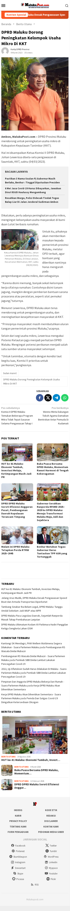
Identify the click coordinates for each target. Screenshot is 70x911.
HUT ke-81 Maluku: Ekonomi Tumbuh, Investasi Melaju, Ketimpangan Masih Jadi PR (16, 470)
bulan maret (10, 373)
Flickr (53, 879)
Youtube (53, 873)
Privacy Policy (18, 821)
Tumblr (53, 851)
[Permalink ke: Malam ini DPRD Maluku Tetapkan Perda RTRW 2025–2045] (17, 535)
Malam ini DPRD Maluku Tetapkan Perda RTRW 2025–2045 (15, 550)
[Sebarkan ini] (39, 397)
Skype (20, 873)
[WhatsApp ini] (65, 397)
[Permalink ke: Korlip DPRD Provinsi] (5, 50)
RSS (37, 884)
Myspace (53, 868)
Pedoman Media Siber (51, 832)
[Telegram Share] (56, 397)
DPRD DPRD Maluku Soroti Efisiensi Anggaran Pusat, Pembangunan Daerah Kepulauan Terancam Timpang (17, 510)
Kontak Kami (51, 826)
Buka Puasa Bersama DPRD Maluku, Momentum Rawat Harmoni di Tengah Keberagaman (53, 468)
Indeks (18, 810)
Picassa (20, 879)
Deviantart (20, 868)
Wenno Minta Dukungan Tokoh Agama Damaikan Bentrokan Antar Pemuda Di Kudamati (53, 415)
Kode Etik (51, 810)
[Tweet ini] (48, 397)
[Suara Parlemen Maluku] (34, 5)
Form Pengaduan (18, 832)
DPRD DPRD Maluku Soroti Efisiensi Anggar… (36, 786)
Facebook (20, 845)
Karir (18, 815)
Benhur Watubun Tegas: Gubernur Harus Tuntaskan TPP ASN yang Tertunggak (52, 551)
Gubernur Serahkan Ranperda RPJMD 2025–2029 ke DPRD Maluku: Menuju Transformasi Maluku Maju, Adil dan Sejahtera (51, 512)
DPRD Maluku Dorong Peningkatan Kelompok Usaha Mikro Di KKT (31, 381)
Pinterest (20, 851)
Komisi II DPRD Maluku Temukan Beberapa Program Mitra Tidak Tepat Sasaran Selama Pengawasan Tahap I (17, 415)
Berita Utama (8, 756)
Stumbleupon (20, 856)
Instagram (20, 862)
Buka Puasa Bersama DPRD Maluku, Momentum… (36, 772)
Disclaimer (51, 821)
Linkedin (53, 862)
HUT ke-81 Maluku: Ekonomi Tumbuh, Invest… (30, 760)
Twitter (53, 845)
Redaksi (51, 815)
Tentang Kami (18, 826)
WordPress (53, 856)
